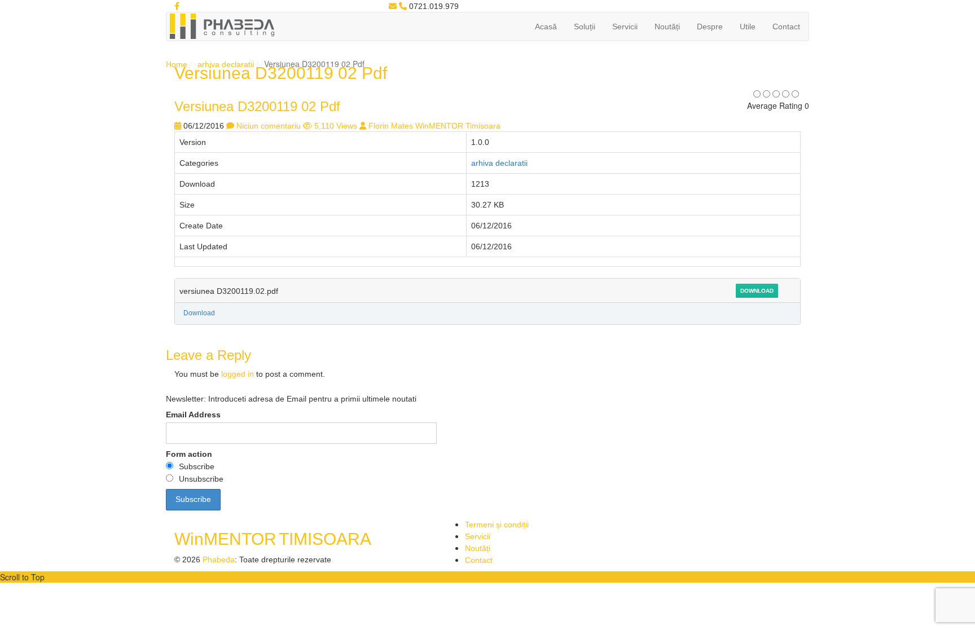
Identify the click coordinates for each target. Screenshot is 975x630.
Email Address (193, 414)
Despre (710, 26)
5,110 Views (335, 125)
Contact (786, 26)
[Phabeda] (221, 25)
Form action (189, 454)
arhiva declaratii (225, 64)
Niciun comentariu (268, 125)
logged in (237, 373)
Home (176, 64)
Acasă (546, 26)
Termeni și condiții (497, 524)
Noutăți (667, 26)
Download (757, 291)
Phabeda (219, 559)
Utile (748, 26)
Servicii (625, 26)
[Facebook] (176, 6)
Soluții (584, 26)
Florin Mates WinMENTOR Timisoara (434, 125)
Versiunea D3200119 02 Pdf (257, 106)
